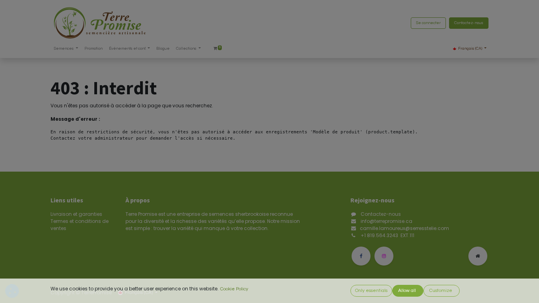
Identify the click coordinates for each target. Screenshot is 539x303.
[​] (361, 256)
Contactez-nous (468, 23)
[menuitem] (93, 49)
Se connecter (428, 23)
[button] (371, 291)
